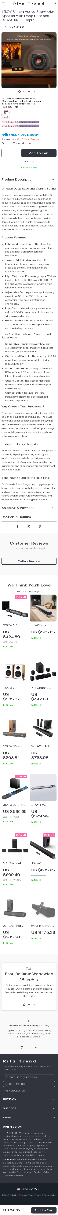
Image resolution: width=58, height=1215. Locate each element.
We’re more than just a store (19, 1159)
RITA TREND (10, 1133)
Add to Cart (44, 1210)
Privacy (38, 1195)
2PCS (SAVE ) (10, 122)
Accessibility (50, 1195)
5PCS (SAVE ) (10, 126)
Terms (31, 1195)
